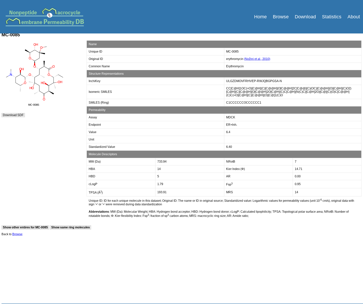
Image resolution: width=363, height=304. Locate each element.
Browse (281, 16)
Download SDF (13, 115)
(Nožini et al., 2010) (257, 58)
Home (260, 16)
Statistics (331, 16)
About (353, 16)
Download (305, 16)
